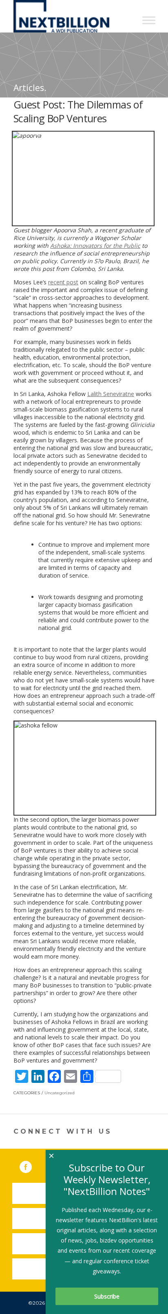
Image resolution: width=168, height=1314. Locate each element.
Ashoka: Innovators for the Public (95, 245)
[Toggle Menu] (148, 20)
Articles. (29, 87)
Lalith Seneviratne (110, 394)
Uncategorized (59, 1092)
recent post (63, 282)
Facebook (31, 1165)
